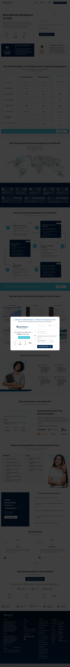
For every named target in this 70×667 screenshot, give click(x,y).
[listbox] (43, 333)
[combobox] (50, 325)
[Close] (58, 318)
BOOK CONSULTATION (24, 337)
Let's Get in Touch (43, 346)
